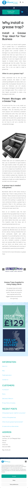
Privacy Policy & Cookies (8, 403)
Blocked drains (14, 229)
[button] (26, 461)
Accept (14, 476)
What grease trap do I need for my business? (13, 413)
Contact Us (5, 379)
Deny (14, 480)
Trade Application (7, 375)
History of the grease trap (9, 417)
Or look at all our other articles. (10, 426)
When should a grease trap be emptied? (12, 422)
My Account (5, 389)
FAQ (3, 370)
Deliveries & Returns (7, 398)
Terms (3, 394)
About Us (4, 366)
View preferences (14, 484)
